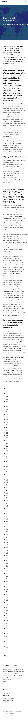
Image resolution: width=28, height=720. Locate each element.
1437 (7, 438)
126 (6, 490)
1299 (7, 485)
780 (7, 422)
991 (6, 636)
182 (6, 498)
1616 (7, 406)
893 (7, 419)
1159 (7, 519)
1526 (7, 579)
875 (7, 571)
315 (6, 440)
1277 (7, 560)
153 (6, 594)
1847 (7, 492)
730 (7, 532)
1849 (7, 537)
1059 (7, 456)
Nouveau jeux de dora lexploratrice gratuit (19, 671)
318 (6, 477)
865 (7, 581)
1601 (7, 547)
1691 (7, 623)
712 (6, 592)
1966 (7, 526)
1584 (7, 568)
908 (7, 401)
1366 (7, 404)
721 (6, 448)
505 (7, 631)
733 (7, 500)
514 (6, 586)
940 (7, 545)
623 (7, 633)
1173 (7, 628)
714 (6, 427)
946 (7, 620)
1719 (7, 639)
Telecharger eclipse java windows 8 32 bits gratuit (8, 700)
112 (6, 641)
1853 (7, 412)
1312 (7, 573)
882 (7, 432)
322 (7, 479)
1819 (7, 469)
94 (6, 516)
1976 (7, 396)
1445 (7, 495)
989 (7, 521)
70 (6, 618)
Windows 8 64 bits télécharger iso (19, 676)
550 (7, 565)
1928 (7, 453)
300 (7, 597)
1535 (7, 398)
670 (7, 409)
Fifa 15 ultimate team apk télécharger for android (7, 678)
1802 (7, 508)
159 (6, 602)
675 (7, 542)
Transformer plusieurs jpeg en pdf (12, 35)
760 (7, 558)
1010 (7, 414)
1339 (7, 524)
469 (7, 576)
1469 (7, 472)
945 (7, 529)
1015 (7, 552)
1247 (7, 451)
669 (7, 555)
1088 (7, 445)
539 (7, 584)
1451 (7, 487)
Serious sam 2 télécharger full (7, 694)
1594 (7, 425)
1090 (7, 599)
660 (7, 605)
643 (7, 511)
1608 (7, 534)
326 (7, 435)
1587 (7, 644)
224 (6, 430)
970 (7, 443)
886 (7, 610)
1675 (7, 482)
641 (6, 513)
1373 (7, 615)
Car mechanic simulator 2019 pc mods (8, 671)
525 (7, 646)
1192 (7, 550)
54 (6, 612)
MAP (4, 716)
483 (7, 417)
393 (7, 563)
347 (7, 506)
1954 (7, 459)
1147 (7, 589)
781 (6, 503)
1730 (7, 464)
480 (7, 607)
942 (7, 461)
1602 (7, 626)
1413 (7, 539)
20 (6, 474)
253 (7, 466)
